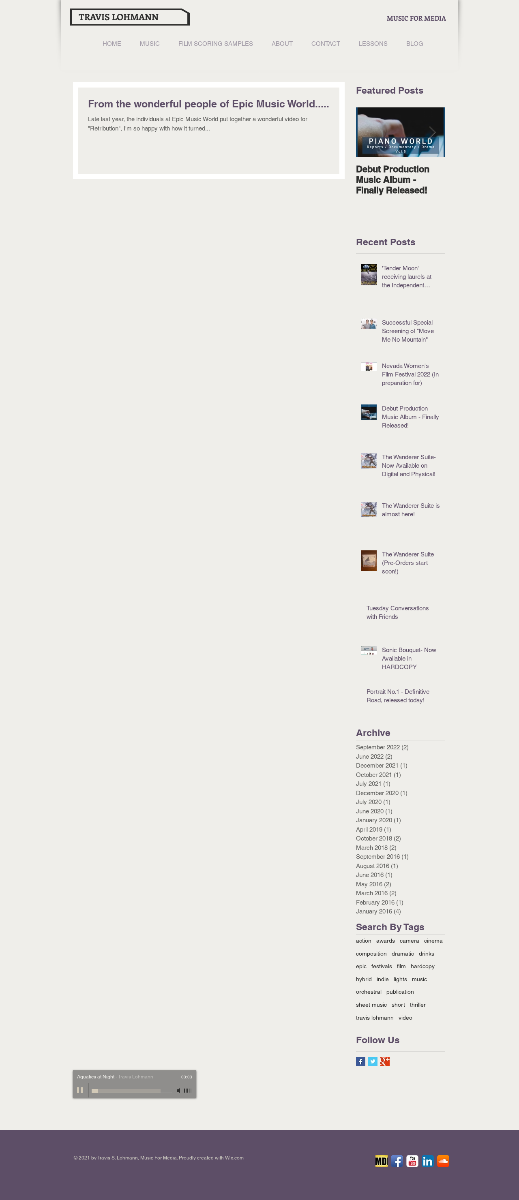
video (405, 1017)
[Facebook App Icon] (397, 1161)
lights (400, 979)
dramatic (403, 953)
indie (383, 979)
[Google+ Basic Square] (385, 1061)
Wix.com (234, 1158)
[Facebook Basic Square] (360, 1061)
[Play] (80, 1090)
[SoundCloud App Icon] (443, 1161)
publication (400, 991)
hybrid (364, 979)
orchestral (369, 991)
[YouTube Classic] (412, 1161)
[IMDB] (381, 1161)
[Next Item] (432, 132)
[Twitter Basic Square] (372, 1061)
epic (361, 966)
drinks (426, 953)
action (363, 940)
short (398, 1004)
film (401, 966)
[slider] (188, 1091)
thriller (418, 1004)
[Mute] (179, 1091)
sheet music (371, 1004)
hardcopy (423, 966)
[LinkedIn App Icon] (428, 1161)
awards (385, 940)
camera (409, 940)
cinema (433, 940)
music (419, 979)
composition (371, 953)
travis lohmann (375, 1017)
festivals (381, 966)
